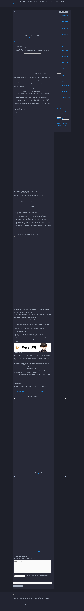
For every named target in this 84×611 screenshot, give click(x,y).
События (59, 127)
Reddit (62, 597)
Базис (61, 108)
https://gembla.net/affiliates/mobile (28, 85)
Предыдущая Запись (19, 391)
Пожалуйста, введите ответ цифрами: (19, 578)
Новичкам (65, 116)
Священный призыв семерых (62, 125)
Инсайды (59, 111)
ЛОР (63, 113)
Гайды (32, 37)
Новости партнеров (65, 118)
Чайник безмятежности (61, 130)
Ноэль (46, 39)
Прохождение (64, 123)
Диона (43, 39)
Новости (59, 118)
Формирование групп (38, 472)
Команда (40, 37)
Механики (59, 116)
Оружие (58, 123)
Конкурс (58, 113)
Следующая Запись (45, 391)
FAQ (58, 108)
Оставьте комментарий (26, 37)
